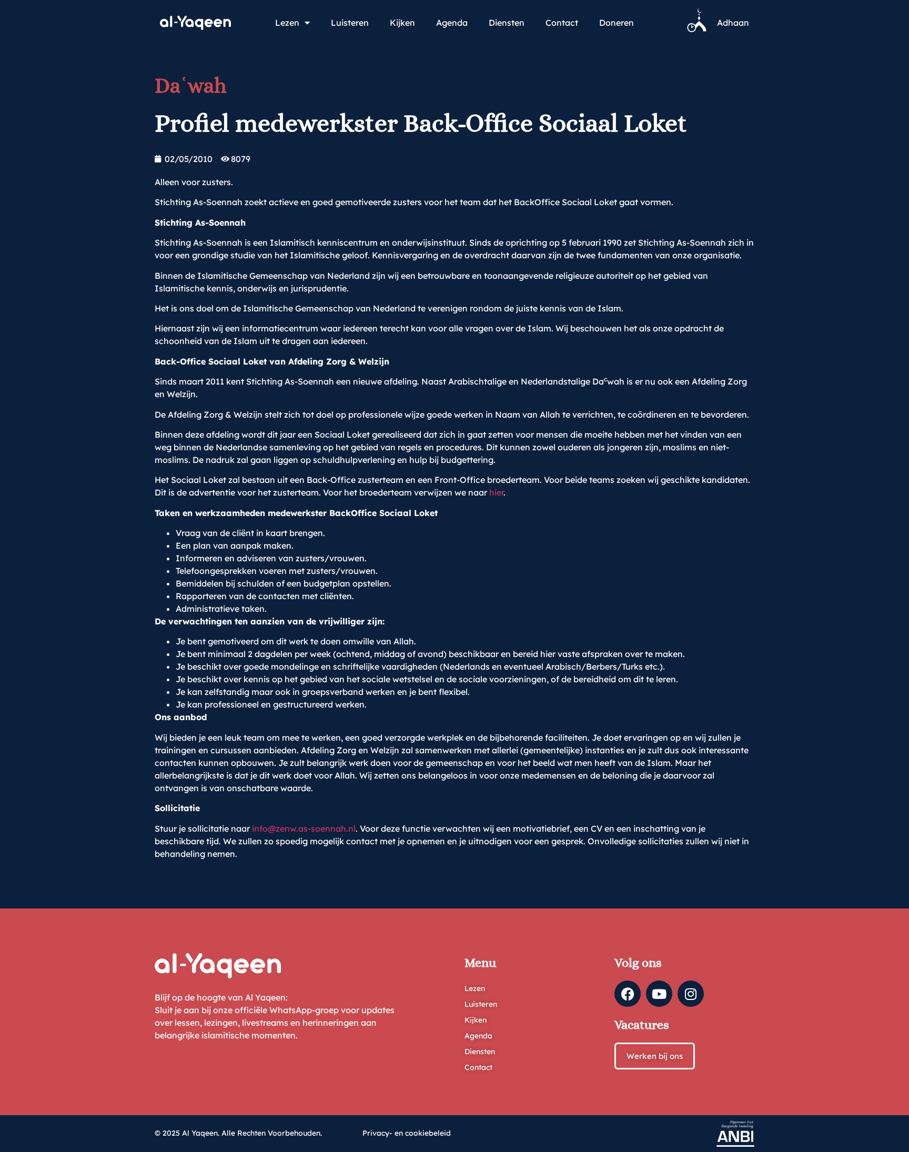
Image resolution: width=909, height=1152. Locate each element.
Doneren (616, 22)
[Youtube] (659, 994)
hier (496, 492)
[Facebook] (627, 994)
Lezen (287, 22)
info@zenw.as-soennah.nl (304, 828)
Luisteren (350, 22)
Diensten (506, 22)
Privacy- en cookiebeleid (406, 1133)
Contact (562, 22)
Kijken (402, 22)
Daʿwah (191, 85)
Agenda (452, 22)
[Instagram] (691, 994)
